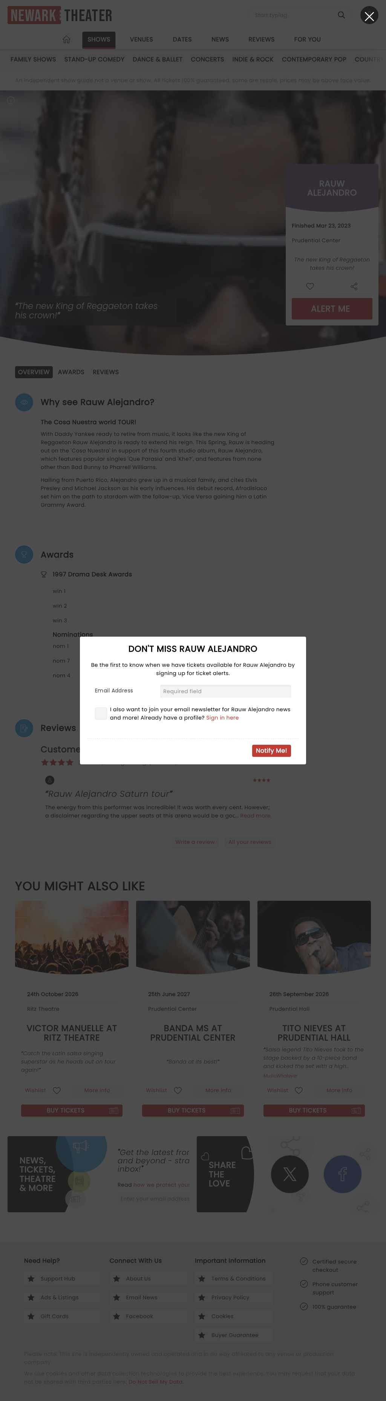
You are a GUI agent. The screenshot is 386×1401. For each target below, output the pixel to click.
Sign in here (222, 717)
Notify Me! (271, 750)
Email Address (114, 690)
